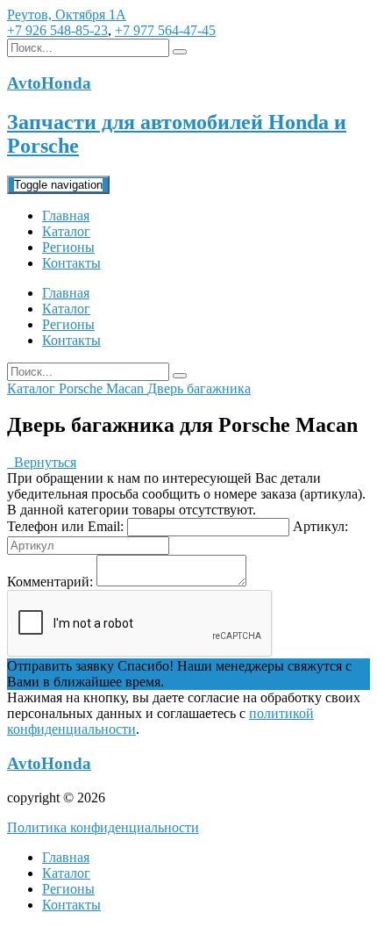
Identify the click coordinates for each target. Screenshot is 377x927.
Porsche (82, 388)
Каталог (66, 231)
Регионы (68, 247)
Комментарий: (50, 581)
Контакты (71, 262)
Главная (65, 215)
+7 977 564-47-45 (165, 30)
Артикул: (320, 526)
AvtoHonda (49, 763)
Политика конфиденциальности (103, 827)
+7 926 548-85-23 (57, 30)
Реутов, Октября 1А (66, 14)
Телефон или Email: (65, 526)
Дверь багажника (199, 388)
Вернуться (41, 462)
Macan (126, 388)
